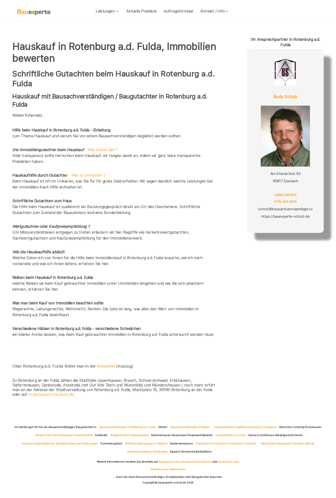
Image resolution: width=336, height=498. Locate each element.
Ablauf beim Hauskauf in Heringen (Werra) (287, 443)
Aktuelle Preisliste (141, 11)
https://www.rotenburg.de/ (51, 394)
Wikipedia (106, 366)
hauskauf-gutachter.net (196, 461)
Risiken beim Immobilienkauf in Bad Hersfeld (63, 435)
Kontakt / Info (212, 11)
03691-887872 (285, 195)
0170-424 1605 (285, 202)
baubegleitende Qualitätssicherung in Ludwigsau (245, 427)
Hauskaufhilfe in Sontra (230, 435)
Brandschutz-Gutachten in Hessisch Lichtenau (226, 443)
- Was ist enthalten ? (58, 175)
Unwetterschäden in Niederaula (147, 451)
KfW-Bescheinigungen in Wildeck (146, 443)
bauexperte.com (169, 461)
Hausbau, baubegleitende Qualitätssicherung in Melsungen (60, 443)
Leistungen (105, 11)
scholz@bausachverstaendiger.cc (285, 209)
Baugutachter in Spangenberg (129, 435)
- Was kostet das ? (64, 149)
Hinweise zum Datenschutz (168, 469)
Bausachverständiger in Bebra (189, 427)
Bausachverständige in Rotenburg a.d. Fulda (127, 427)
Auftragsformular (178, 11)
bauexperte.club (228, 461)
